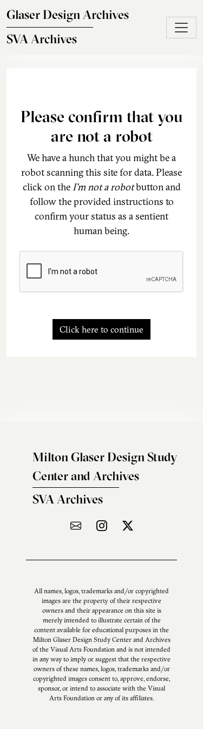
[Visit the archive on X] (127, 525)
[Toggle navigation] (181, 27)
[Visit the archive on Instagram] (101, 525)
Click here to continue (101, 329)
